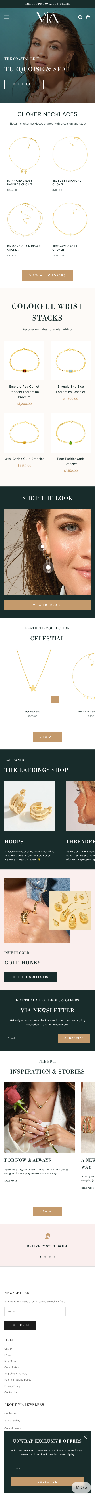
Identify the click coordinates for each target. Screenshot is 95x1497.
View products (47, 605)
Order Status (11, 1367)
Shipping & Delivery (15, 1373)
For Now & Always (27, 1160)
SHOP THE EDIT (24, 84)
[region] (47, 1241)
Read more (10, 1180)
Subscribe (47, 1481)
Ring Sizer (10, 1361)
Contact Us (10, 1392)
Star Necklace (32, 711)
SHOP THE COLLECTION (31, 977)
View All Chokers (47, 275)
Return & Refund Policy (17, 1379)
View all (47, 736)
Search (8, 1348)
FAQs (7, 1355)
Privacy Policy (12, 1386)
